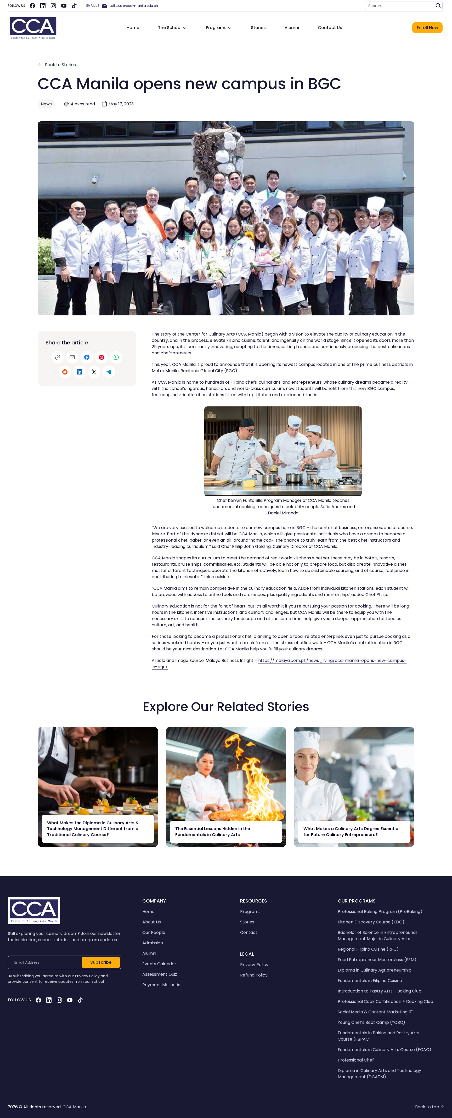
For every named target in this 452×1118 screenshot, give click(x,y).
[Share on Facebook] (87, 357)
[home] (33, 28)
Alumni (292, 28)
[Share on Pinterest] (101, 357)
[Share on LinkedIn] (79, 372)
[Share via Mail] (72, 357)
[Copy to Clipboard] (57, 357)
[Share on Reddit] (65, 372)
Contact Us (330, 28)
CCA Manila (74, 1107)
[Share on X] (94, 372)
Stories (258, 28)
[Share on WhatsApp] (116, 357)
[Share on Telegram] (109, 372)
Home (133, 28)
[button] (172, 28)
